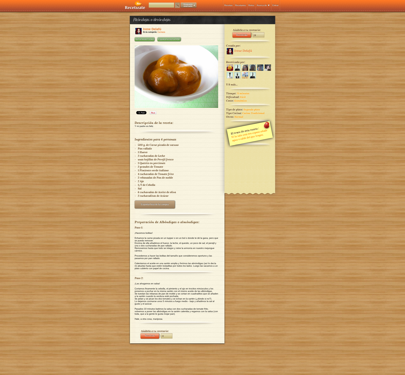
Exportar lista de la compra (155, 204)
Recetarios (240, 5)
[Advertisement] (250, 167)
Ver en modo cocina (144, 39)
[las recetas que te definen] (135, 8)
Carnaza (161, 32)
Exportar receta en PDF (169, 39)
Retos (251, 5)
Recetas (228, 5)
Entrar (275, 5)
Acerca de (262, 5)
